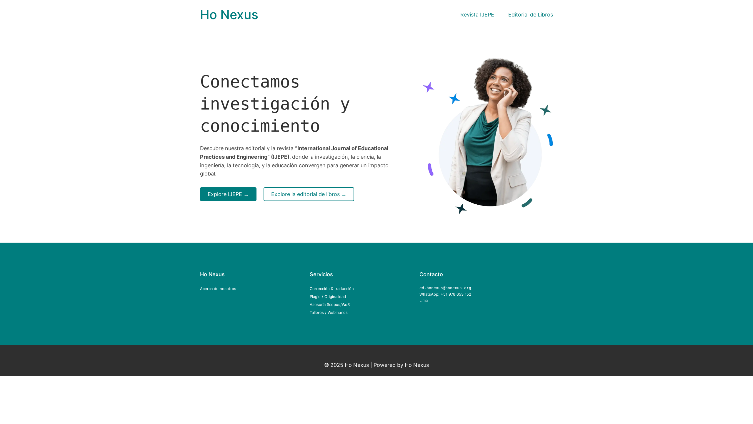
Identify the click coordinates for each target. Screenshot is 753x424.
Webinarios (338, 312)
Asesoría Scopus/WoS (330, 304)
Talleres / (319, 312)
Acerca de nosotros (218, 288)
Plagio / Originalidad (328, 296)
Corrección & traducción (332, 288)
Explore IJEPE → (228, 194)
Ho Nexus (229, 14)
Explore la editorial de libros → (308, 194)
